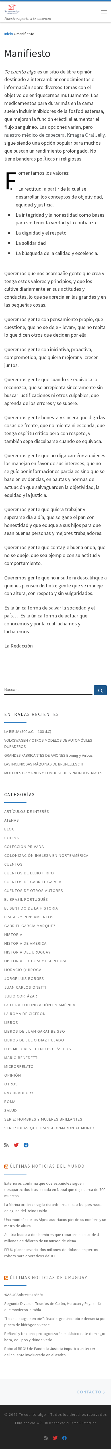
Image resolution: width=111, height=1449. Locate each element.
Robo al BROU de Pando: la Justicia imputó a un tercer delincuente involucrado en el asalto (49, 1351)
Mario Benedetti (21, 1057)
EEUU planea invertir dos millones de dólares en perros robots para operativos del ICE (51, 1252)
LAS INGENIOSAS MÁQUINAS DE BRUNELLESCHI (43, 764)
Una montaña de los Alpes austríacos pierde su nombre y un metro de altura (55, 1222)
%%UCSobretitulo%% (23, 1294)
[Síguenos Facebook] (26, 1145)
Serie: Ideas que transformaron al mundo (50, 1127)
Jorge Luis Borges (24, 978)
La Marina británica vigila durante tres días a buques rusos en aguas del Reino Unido (53, 1207)
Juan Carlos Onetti (25, 987)
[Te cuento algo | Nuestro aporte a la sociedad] (12, 8)
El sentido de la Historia (31, 908)
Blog (9, 829)
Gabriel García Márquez (30, 925)
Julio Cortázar (20, 996)
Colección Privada (24, 846)
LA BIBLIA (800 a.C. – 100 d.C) (27, 731)
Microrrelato (19, 1066)
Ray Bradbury (19, 1092)
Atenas (11, 820)
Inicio (8, 33)
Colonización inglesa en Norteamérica (46, 855)
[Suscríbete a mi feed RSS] (6, 1145)
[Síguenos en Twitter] (16, 1145)
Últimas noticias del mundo (47, 1166)
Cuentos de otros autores (33, 890)
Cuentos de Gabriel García (32, 881)
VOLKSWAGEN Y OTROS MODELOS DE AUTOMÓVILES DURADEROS (48, 743)
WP (39, 1423)
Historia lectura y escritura (35, 960)
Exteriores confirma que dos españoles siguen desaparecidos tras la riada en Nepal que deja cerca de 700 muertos (54, 1189)
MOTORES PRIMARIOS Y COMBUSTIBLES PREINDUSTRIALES (53, 772)
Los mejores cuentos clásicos (37, 1048)
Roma (10, 1101)
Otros (11, 1084)
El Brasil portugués (26, 899)
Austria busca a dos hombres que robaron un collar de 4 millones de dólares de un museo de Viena (51, 1237)
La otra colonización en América (39, 1004)
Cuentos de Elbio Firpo (29, 873)
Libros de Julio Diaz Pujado (34, 1040)
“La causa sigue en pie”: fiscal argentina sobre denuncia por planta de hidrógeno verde (55, 1321)
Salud (10, 1110)
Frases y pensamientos (29, 916)
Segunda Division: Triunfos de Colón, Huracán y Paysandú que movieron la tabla (52, 1306)
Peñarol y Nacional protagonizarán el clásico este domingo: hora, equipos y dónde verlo (54, 1336)
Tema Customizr (83, 1423)
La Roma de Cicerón (25, 1013)
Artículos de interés (26, 811)
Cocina (11, 837)
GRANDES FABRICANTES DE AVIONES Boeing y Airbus (48, 755)
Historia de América (25, 943)
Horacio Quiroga (23, 969)
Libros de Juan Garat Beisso (34, 1031)
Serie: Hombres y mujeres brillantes (43, 1119)
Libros (11, 1022)
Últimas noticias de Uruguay (48, 1277)
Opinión (12, 1075)
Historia (13, 934)
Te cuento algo (32, 1414)
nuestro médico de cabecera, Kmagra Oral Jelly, (55, 135)
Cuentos (13, 864)
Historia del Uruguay (27, 952)
